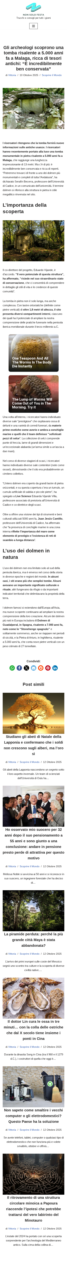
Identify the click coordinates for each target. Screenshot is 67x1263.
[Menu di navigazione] (33, 26)
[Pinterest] (48, 668)
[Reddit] (40, 668)
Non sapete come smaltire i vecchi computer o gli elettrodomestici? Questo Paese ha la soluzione (33, 1116)
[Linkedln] (55, 668)
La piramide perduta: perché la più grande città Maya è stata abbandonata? (33, 939)
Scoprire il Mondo (52, 75)
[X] (26, 668)
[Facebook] (19, 668)
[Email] (33, 668)
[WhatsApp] (12, 668)
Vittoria (12, 75)
